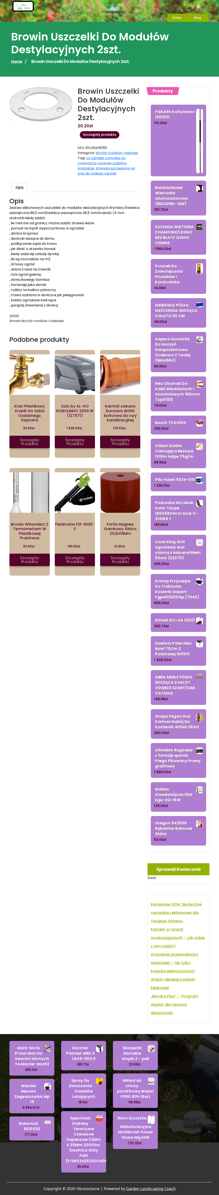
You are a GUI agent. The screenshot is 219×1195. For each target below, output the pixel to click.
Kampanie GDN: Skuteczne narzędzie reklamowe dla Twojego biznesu (176, 913)
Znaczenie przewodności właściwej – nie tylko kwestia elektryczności (174, 963)
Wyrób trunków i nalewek (117, 152)
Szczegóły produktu (99, 135)
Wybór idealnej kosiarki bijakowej (173, 983)
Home (16, 61)
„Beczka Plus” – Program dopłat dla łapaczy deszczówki (174, 1004)
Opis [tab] (19, 187)
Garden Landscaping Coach (151, 1188)
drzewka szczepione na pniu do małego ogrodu (106, 171)
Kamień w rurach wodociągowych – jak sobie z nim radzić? (178, 938)
